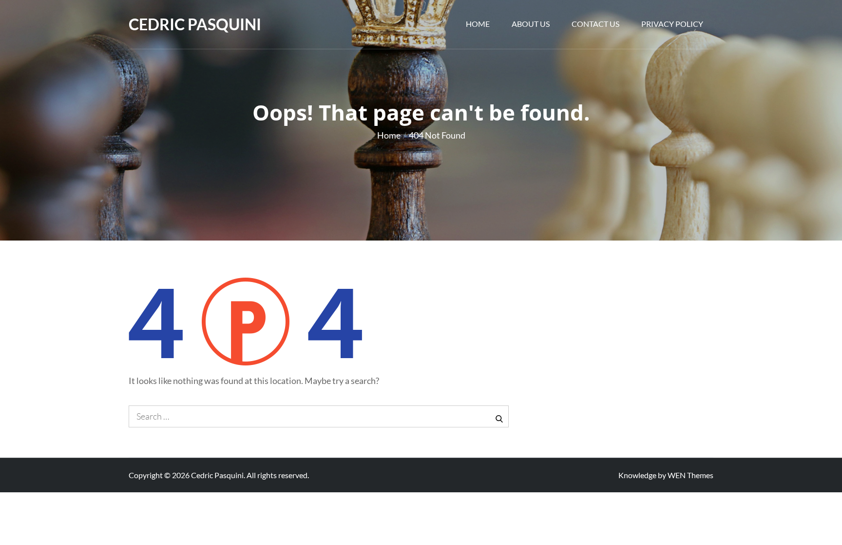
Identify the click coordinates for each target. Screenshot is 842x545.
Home (478, 23)
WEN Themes (690, 475)
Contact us (595, 23)
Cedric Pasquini (195, 24)
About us (531, 23)
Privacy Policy (672, 23)
